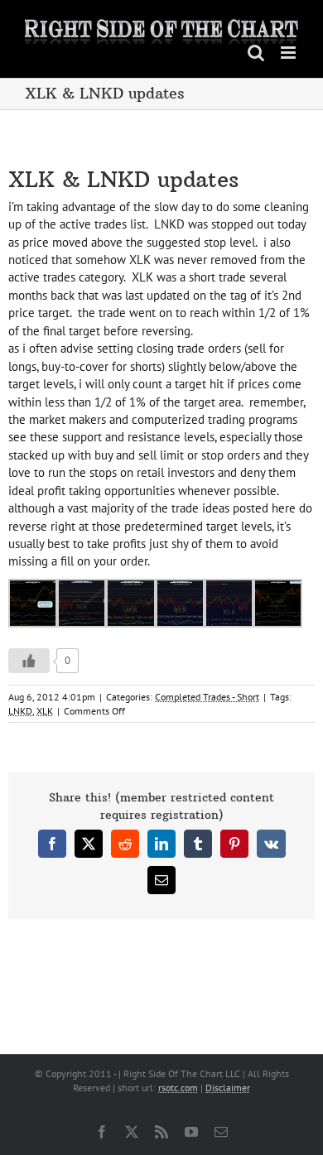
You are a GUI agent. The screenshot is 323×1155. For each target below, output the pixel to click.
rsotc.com (178, 1087)
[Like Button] (29, 660)
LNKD (20, 711)
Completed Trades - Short (207, 697)
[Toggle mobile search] (256, 52)
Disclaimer (227, 1087)
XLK (44, 711)
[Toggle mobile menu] (289, 52)
